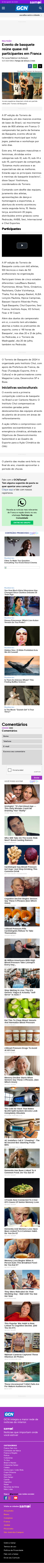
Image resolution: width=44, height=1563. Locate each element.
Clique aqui (7, 489)
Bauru (6, 1514)
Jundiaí (7, 1525)
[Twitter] (40, 66)
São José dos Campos (14, 1532)
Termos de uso (10, 1546)
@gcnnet (14, 1494)
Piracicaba (8, 1529)
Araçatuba (8, 1511)
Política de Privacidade (13, 1550)
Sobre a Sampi (10, 1543)
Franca (7, 1521)
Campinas (8, 1518)
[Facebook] (30, 66)
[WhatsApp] (35, 66)
